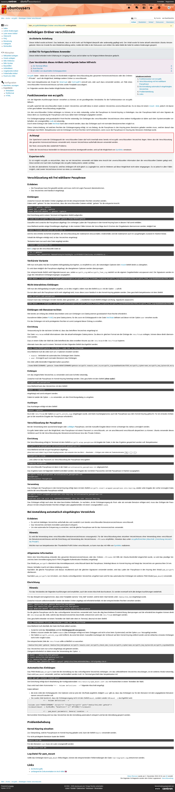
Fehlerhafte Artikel (10, 73)
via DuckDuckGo (168, 18)
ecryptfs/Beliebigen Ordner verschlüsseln (49, 26)
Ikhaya (151, 5)
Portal (128, 5)
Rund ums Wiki (9, 76)
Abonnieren (170, 22)
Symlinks (119, 150)
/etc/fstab (56, 124)
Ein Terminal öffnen (40, 66)
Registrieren (170, 2)
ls (31, 249)
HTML (8, 96)
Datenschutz (81, 788)
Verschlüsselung (167, 778)
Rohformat (10, 93)
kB (167, 776)
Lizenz (67, 788)
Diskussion (160, 22)
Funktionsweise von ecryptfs (150, 79)
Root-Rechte (38, 68)
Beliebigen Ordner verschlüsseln (30, 18)
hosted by (4, 2)
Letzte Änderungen (10, 31)
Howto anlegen (9, 58)
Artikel (133, 22)
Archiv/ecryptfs (37, 769)
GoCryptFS (76, 82)
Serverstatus (98, 788)
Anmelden (160, 2)
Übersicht (7, 36)
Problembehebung (146, 92)
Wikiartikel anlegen (10, 56)
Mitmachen (169, 5)
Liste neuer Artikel (10, 34)
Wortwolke (7, 46)
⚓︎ (171, 66)
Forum (137, 5)
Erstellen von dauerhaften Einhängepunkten (49, 71)
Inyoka (11, 786)
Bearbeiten (142, 22)
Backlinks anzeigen (11, 86)
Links (141, 94)
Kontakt (73, 788)
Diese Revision (132, 776)
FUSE (50, 318)
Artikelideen (7, 68)
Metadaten (10, 91)
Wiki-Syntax (8, 63)
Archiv (8, 18)
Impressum (89, 788)
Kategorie (7, 44)
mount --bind (154, 106)
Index (5, 28)
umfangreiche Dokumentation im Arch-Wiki (47, 772)
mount (123, 265)
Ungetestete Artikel (10, 71)
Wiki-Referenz (9, 61)
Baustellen (7, 66)
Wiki (144, 5)
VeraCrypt (63, 82)
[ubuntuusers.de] (16, 10)
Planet (159, 5)
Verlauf (151, 22)
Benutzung (7, 41)
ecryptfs (14, 18)
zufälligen (71, 427)
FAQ (5, 39)
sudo (52, 121)
